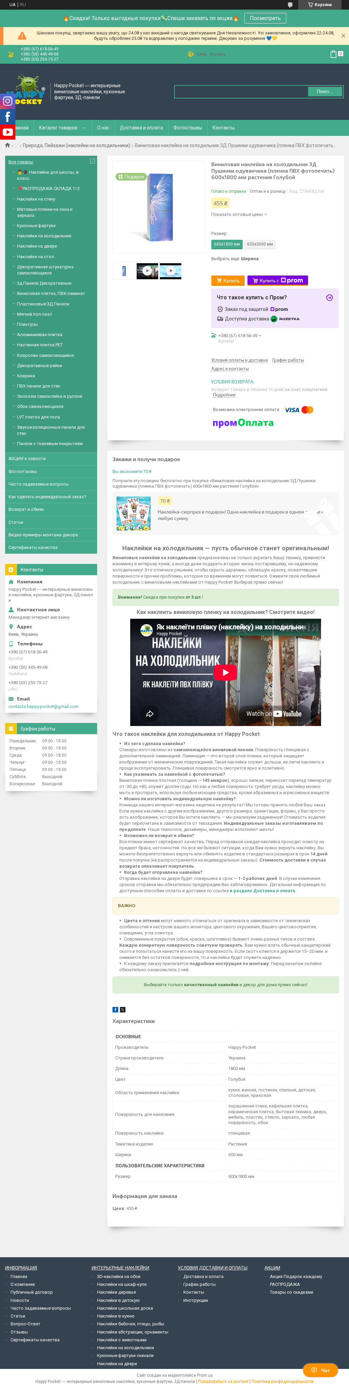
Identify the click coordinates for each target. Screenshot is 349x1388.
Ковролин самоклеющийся (45, 355)
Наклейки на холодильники (125, 1347)
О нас (103, 127)
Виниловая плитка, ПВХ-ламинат (51, 293)
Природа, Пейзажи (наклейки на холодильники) (76, 145)
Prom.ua (205, 1375)
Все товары (21, 161)
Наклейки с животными (122, 1339)
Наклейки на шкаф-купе (122, 1284)
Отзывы (19, 1332)
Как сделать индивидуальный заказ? (47, 496)
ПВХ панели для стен (38, 386)
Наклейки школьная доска (125, 1308)
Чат (325, 1370)
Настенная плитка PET (40, 344)
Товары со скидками (291, 1292)
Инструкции (195, 1300)
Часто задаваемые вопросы (39, 484)
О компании (23, 1284)
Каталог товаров (58, 127)
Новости (20, 1300)
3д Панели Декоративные (44, 283)
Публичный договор (32, 1292)
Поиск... (325, 91)
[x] (122, 1010)
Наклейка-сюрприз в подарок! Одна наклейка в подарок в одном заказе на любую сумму (242, 515)
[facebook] (115, 1010)
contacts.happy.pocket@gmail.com (44, 706)
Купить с (269, 280)
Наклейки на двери (37, 246)
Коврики (26, 375)
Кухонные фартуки (36, 225)
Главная (20, 127)
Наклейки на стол (35, 256)
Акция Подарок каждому (296, 1276)
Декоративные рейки (39, 365)
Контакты (223, 127)
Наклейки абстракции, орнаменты (132, 1332)
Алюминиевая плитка (39, 334)
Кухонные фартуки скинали (125, 1355)
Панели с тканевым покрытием (50, 443)
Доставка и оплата (141, 127)
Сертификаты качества (33, 547)
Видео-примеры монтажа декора (43, 534)
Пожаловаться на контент (223, 1381)
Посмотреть (265, 18)
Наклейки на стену (36, 199)
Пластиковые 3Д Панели (43, 303)
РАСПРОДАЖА (285, 1284)
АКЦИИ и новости (27, 458)
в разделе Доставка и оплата (262, 890)
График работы (199, 1284)
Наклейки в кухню (116, 1316)
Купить (232, 280)
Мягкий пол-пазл (34, 314)
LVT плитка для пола (38, 417)
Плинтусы (27, 324)
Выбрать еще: (235, 258)
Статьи (16, 522)
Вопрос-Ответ (26, 1323)
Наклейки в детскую (118, 1300)
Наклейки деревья (116, 1292)
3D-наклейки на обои (118, 1276)
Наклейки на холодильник (44, 235)
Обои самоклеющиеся (40, 406)
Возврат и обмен (26, 509)
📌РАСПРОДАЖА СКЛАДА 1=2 (48, 188)
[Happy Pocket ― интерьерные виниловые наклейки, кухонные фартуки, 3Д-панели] (25, 90)
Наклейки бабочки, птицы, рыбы (130, 1323)
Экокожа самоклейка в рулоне (49, 396)
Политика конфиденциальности (283, 1381)
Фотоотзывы (187, 127)
